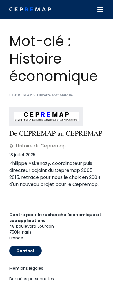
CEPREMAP (20, 95)
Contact (25, 251)
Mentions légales (26, 268)
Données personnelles (31, 279)
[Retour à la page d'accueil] (30, 9)
